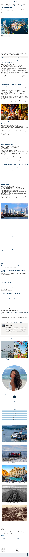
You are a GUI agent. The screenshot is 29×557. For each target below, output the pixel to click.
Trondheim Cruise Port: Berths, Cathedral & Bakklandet (14, 502)
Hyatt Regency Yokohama (7, 144)
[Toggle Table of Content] (8, 35)
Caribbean (14, 419)
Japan (24, 4)
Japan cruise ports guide (18, 312)
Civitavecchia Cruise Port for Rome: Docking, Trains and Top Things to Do (14, 482)
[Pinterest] (1, 535)
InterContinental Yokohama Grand (9, 168)
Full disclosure (19, 57)
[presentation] (7, 349)
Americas (14, 413)
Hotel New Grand (5, 123)
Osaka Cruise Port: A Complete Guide (20, 358)
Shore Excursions (3, 549)
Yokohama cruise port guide (11, 312)
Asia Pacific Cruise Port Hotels (18, 4)
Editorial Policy (18, 550)
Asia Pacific (14, 415)
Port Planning (2, 550)
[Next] (27, 350)
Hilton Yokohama (5, 184)
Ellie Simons (9, 325)
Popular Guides (3, 551)
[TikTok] (3, 535)
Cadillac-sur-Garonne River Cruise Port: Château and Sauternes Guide (14, 522)
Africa (15, 411)
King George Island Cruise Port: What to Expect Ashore (14, 462)
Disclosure (17, 551)
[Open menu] (1, 1)
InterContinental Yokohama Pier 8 (9, 62)
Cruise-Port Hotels (3, 548)
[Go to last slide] (2, 350)
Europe (14, 417)
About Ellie (17, 548)
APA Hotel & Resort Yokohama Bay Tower (11, 84)
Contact (17, 549)
